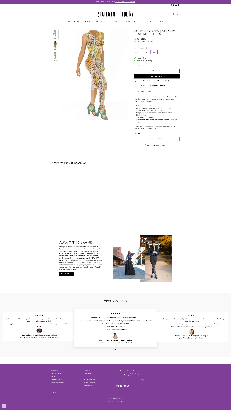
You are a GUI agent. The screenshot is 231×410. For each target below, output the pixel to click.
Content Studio (155, 22)
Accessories (113, 22)
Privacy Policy (88, 385)
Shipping (136, 41)
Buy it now (156, 76)
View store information (144, 91)
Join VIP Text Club (89, 379)
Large (154, 52)
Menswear (100, 22)
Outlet (141, 22)
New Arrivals (74, 22)
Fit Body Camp (128, 22)
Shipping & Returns (156, 139)
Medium (145, 52)
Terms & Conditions (89, 382)
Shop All (88, 22)
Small (137, 52)
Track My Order (56, 373)
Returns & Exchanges (57, 382)
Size (140, 48)
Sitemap (53, 392)
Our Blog (86, 376)
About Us (87, 370)
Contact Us (54, 370)
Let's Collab (87, 373)
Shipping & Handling (57, 379)
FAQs (53, 376)
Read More (66, 274)
